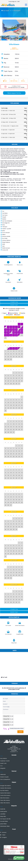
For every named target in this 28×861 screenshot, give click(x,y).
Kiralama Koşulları (4, 777)
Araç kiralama (3, 758)
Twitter (3, 835)
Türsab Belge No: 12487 (14, 1)
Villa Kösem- (17, 10)
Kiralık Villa (2, 809)
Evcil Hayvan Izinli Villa (5, 819)
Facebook (3, 832)
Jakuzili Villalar (3, 823)
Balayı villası (3, 816)
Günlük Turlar (3, 763)
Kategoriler (2, 768)
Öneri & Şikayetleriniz (5, 779)
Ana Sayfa (6, 10)
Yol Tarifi (4, 677)
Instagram (4, 837)
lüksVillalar (2, 814)
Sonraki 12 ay (13, 305)
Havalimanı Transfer (5, 761)
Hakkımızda (3, 774)
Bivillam (10, 859)
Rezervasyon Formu (14, 93)
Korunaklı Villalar (4, 821)
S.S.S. (1, 765)
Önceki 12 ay (14, 302)
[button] (1, 27)
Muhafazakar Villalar (5, 826)
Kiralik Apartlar (3, 811)
